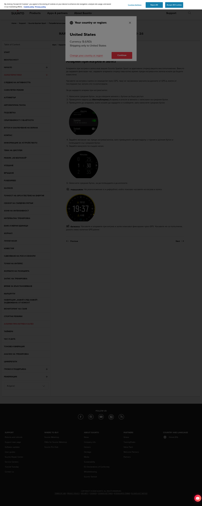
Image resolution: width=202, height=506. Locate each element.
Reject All (154, 5)
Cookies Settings (134, 5)
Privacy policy (40, 6)
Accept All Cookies (174, 5)
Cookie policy (29, 6)
